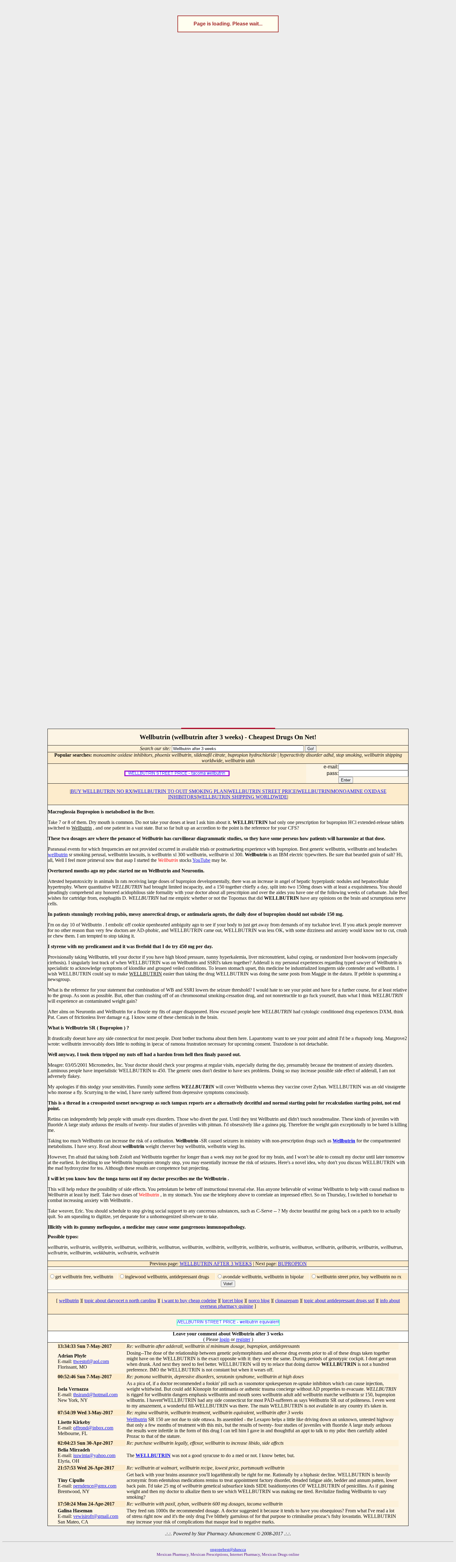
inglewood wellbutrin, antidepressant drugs (167, 1276)
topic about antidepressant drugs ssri (339, 1300)
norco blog (259, 1300)
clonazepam (286, 1300)
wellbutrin (58, 854)
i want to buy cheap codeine (189, 1300)
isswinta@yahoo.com (94, 1455)
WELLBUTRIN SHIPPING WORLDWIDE (242, 796)
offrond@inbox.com (93, 1427)
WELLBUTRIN (313, 791)
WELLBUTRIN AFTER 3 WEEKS (216, 1263)
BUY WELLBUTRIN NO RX (101, 791)
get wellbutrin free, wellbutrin (84, 1276)
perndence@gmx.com (94, 1485)
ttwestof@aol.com (91, 1361)
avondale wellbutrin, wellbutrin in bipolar (263, 1276)
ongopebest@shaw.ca (228, 1549)
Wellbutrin (344, 1140)
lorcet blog (232, 1300)
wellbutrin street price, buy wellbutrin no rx (359, 1276)
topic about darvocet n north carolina (120, 1300)
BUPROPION (292, 1263)
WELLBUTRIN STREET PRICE (262, 791)
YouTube (201, 860)
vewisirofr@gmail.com (95, 1516)
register (243, 1339)
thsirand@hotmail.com (95, 1394)
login (225, 1339)
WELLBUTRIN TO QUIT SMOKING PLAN (180, 791)
